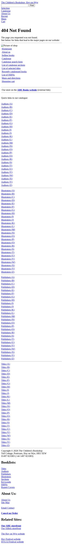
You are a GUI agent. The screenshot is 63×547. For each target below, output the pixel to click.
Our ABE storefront (11, 526)
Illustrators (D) (8, 200)
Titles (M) (5, 403)
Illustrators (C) (8, 197)
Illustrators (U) (8, 255)
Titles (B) (5, 367)
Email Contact (7, 508)
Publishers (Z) (7, 358)
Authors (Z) (6, 185)
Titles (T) (5, 426)
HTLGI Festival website (12, 541)
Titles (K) (5, 396)
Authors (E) (6, 117)
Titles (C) (5, 370)
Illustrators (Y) (8, 268)
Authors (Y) (6, 182)
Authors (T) (6, 165)
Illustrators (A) (8, 190)
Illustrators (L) (7, 226)
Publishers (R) (7, 332)
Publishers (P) (7, 326)
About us (6, 52)
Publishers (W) (8, 349)
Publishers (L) (7, 313)
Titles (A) (5, 364)
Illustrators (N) (8, 233)
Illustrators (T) (7, 252)
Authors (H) (6, 126)
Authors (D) (6, 113)
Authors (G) (6, 123)
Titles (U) (5, 429)
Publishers (6, 474)
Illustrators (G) (8, 210)
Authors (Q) (6, 156)
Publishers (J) (7, 306)
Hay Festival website (11, 539)
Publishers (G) (8, 297)
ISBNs (4, 484)
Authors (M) (7, 143)
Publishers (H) (8, 300)
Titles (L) (5, 400)
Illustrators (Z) (7, 272)
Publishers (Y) (8, 355)
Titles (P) (5, 413)
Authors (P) (6, 152)
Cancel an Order (9, 513)
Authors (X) (6, 178)
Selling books (8, 55)
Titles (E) (5, 377)
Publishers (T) (7, 339)
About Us (5, 13)
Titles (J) (5, 393)
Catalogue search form (12, 62)
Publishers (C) (7, 284)
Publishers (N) (8, 319)
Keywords (6, 482)
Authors (5, 471)
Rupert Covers (8, 487)
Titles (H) (5, 387)
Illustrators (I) (7, 216)
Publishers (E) (7, 290)
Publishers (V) (8, 345)
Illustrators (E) (7, 203)
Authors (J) (6, 133)
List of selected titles (11, 68)
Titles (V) (5, 432)
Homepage (7, 49)
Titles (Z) (5, 445)
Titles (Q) (5, 416)
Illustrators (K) (8, 223)
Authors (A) (6, 104)
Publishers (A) (8, 277)
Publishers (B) (7, 280)
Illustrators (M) (8, 229)
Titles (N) (5, 406)
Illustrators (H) (8, 213)
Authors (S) (6, 162)
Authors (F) (6, 120)
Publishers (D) (8, 287)
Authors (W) (7, 175)
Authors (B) (6, 107)
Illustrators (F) (7, 207)
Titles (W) (5, 435)
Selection (5, 8)
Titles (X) (5, 439)
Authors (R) (6, 159)
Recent (4, 16)
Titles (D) (5, 374)
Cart (3, 21)
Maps (3, 19)
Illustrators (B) (8, 194)
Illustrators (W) (8, 262)
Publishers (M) (8, 316)
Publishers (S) (7, 336)
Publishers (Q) (8, 329)
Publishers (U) (8, 342)
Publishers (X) (8, 352)
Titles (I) (5, 390)
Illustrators (6, 476)
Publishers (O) (8, 323)
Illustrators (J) (7, 220)
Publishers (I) (7, 303)
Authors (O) (6, 149)
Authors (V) (6, 172)
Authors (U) (6, 169)
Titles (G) (5, 383)
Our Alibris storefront (11, 528)
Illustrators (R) (8, 246)
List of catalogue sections (13, 65)
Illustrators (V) (8, 259)
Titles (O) (5, 409)
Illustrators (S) (7, 249)
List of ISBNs (8, 75)
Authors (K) (6, 136)
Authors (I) (6, 130)
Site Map (5, 502)
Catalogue (6, 11)
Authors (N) (6, 146)
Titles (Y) (5, 442)
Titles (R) (5, 419)
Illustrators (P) (7, 239)
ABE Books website (27, 90)
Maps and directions (11, 78)
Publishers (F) (7, 293)
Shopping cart (8, 81)
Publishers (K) (8, 310)
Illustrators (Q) (8, 242)
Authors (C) (6, 110)
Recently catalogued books (14, 71)
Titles (3, 468)
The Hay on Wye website (13, 533)
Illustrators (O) (8, 236)
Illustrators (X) (8, 265)
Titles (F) (5, 380)
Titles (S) (5, 422)
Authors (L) (6, 139)
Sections (5, 479)
